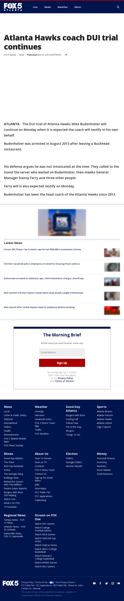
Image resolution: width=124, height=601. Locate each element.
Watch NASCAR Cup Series (45, 540)
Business (101, 466)
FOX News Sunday (13, 445)
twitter (106, 583)
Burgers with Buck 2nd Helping (13, 494)
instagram (112, 583)
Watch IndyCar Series (46, 545)
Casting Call (72, 419)
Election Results (74, 466)
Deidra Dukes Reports (15, 488)
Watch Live (9, 499)
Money (102, 454)
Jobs (37, 484)
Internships (40, 488)
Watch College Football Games (43, 529)
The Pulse (9, 462)
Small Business (105, 473)
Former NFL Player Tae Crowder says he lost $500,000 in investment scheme (42, 249)
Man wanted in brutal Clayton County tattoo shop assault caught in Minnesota (43, 292)
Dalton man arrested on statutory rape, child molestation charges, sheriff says (44, 278)
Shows (8, 454)
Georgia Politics (74, 462)
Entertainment (11, 434)
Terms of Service (64, 381)
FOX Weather (42, 433)
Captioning (40, 500)
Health (7, 430)
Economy (102, 462)
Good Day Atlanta (73, 409)
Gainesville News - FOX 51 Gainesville (13, 535)
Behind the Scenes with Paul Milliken (13, 483)
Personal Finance (106, 458)
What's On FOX (12, 503)
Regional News (15, 515)
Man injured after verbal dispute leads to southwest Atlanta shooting (39, 307)
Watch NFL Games (45, 523)
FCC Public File (42, 492)
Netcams (39, 415)
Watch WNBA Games (46, 562)
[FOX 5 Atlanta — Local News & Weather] (14, 7)
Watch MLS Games (45, 566)
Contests (39, 466)
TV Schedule (10, 506)
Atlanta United (104, 423)
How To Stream (43, 458)
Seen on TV (41, 462)
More (78, 7)
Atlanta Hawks (104, 419)
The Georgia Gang (13, 473)
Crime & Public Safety (15, 415)
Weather (41, 407)
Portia (7, 469)
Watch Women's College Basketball (44, 557)
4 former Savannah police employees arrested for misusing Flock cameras (42, 263)
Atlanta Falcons (105, 415)
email (118, 583)
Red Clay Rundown (13, 466)
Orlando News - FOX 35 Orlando (14, 528)
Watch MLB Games (45, 534)
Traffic (38, 429)
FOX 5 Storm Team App (45, 424)
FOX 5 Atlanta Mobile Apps (15, 440)
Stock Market (104, 469)
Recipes (70, 430)
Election (72, 454)
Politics (7, 426)
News (21, 54)
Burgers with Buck (75, 415)
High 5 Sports (104, 426)
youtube (94, 583)
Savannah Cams (43, 419)
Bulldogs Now (11, 477)
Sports (101, 407)
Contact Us (40, 473)
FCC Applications (43, 496)
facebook (100, 583)
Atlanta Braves (104, 411)
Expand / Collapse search (118, 7)
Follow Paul (72, 423)
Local (7, 411)
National (8, 419)
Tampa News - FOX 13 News (14, 521)
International (10, 423)
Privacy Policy (65, 378)
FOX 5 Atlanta (10, 54)
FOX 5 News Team (45, 469)
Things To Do (73, 434)
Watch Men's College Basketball (46, 550)
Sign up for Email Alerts (43, 479)
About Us (41, 454)
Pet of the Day (73, 426)
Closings (39, 411)
